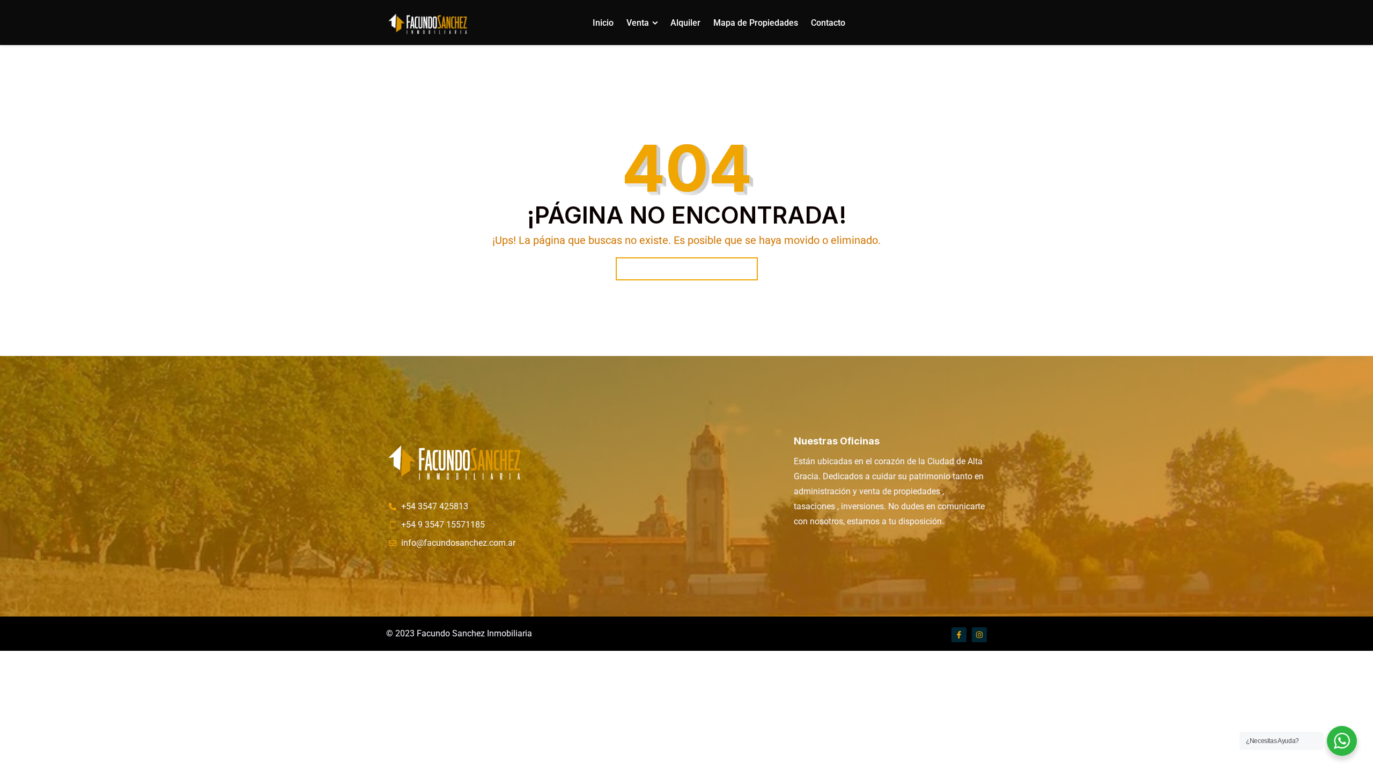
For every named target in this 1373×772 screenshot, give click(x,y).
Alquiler (685, 23)
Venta (637, 23)
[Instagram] (979, 634)
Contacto (828, 23)
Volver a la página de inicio (687, 269)
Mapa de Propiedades (755, 23)
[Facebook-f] (958, 634)
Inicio (603, 23)
